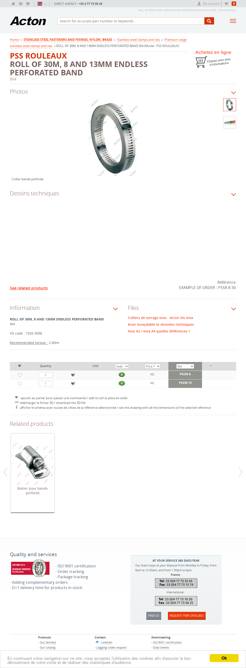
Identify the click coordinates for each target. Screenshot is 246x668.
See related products (29, 288)
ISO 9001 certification (167, 642)
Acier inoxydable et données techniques (161, 324)
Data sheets (161, 647)
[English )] (41, 3)
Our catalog (47, 647)
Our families (48, 642)
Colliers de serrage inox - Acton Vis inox (160, 317)
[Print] (27, 3)
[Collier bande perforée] (114, 140)
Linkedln (106, 642)
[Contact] (20, 3)
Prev (15, 142)
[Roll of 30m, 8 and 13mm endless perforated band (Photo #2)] (229, 122)
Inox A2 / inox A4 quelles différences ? (159, 331)
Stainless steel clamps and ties (138, 39)
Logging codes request (111, 647)
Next (195, 142)
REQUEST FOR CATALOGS (187, 615)
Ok (224, 658)
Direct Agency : (78, 4)
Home (14, 39)
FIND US (153, 615)
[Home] (13, 3)
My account (211, 3)
